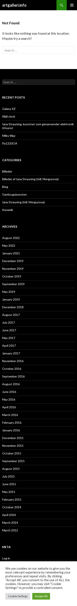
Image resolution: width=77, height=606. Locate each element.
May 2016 (8, 399)
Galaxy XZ (9, 109)
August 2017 (11, 315)
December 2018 (13, 307)
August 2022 (11, 238)
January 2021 (11, 253)
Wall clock (8, 116)
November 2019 (13, 268)
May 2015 (8, 492)
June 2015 (9, 484)
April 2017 (9, 345)
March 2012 (10, 530)
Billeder (7, 171)
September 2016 (13, 376)
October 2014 (11, 507)
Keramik (7, 210)
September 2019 (13, 284)
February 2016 (11, 422)
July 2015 (8, 476)
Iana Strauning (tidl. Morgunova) (23, 202)
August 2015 (11, 468)
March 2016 (10, 415)
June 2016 (9, 392)
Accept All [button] (41, 596)
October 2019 (11, 276)
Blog (5, 187)
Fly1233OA (9, 143)
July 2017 (8, 322)
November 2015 (13, 445)
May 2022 (8, 245)
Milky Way (8, 135)
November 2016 (13, 361)
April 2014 (9, 515)
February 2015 (11, 499)
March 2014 (10, 522)
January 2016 (11, 430)
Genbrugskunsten (14, 194)
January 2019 (11, 299)
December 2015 (13, 438)
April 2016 (9, 407)
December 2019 (13, 261)
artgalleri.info (14, 5)
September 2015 (13, 461)
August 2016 (11, 384)
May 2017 (8, 338)
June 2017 (9, 330)
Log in (6, 558)
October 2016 (11, 368)
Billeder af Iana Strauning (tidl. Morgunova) (30, 179)
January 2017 (11, 353)
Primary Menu (72, 5)
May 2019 (8, 291)
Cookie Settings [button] (18, 596)
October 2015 (11, 453)
